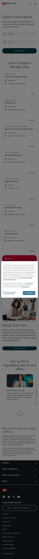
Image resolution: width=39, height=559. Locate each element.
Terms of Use (29, 283)
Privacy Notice (25, 286)
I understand (29, 293)
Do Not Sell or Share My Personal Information (9, 293)
